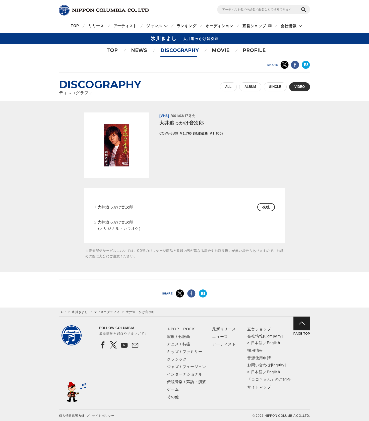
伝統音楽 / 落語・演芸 (186, 382)
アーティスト (125, 26)
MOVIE (220, 50)
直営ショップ (254, 26)
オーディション (219, 26)
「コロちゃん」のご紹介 (269, 379)
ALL (228, 87)
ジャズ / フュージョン (186, 367)
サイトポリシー (103, 415)
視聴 (266, 207)
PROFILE (254, 50)
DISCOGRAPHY (179, 50)
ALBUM (250, 87)
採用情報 (255, 350)
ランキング (187, 26)
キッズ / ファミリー (184, 351)
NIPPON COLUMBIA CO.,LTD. (104, 10)
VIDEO (299, 87)
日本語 (257, 343)
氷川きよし (80, 312)
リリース (96, 26)
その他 (173, 397)
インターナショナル (185, 374)
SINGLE (275, 87)
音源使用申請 (259, 358)
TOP (75, 26)
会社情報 (288, 26)
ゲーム (173, 389)
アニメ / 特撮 (178, 344)
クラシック (177, 359)
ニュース (220, 336)
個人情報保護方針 (72, 415)
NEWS (139, 50)
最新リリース (224, 329)
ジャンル (154, 26)
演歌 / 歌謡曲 (178, 336)
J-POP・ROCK (181, 329)
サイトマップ (259, 387)
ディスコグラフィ (107, 312)
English (273, 343)
